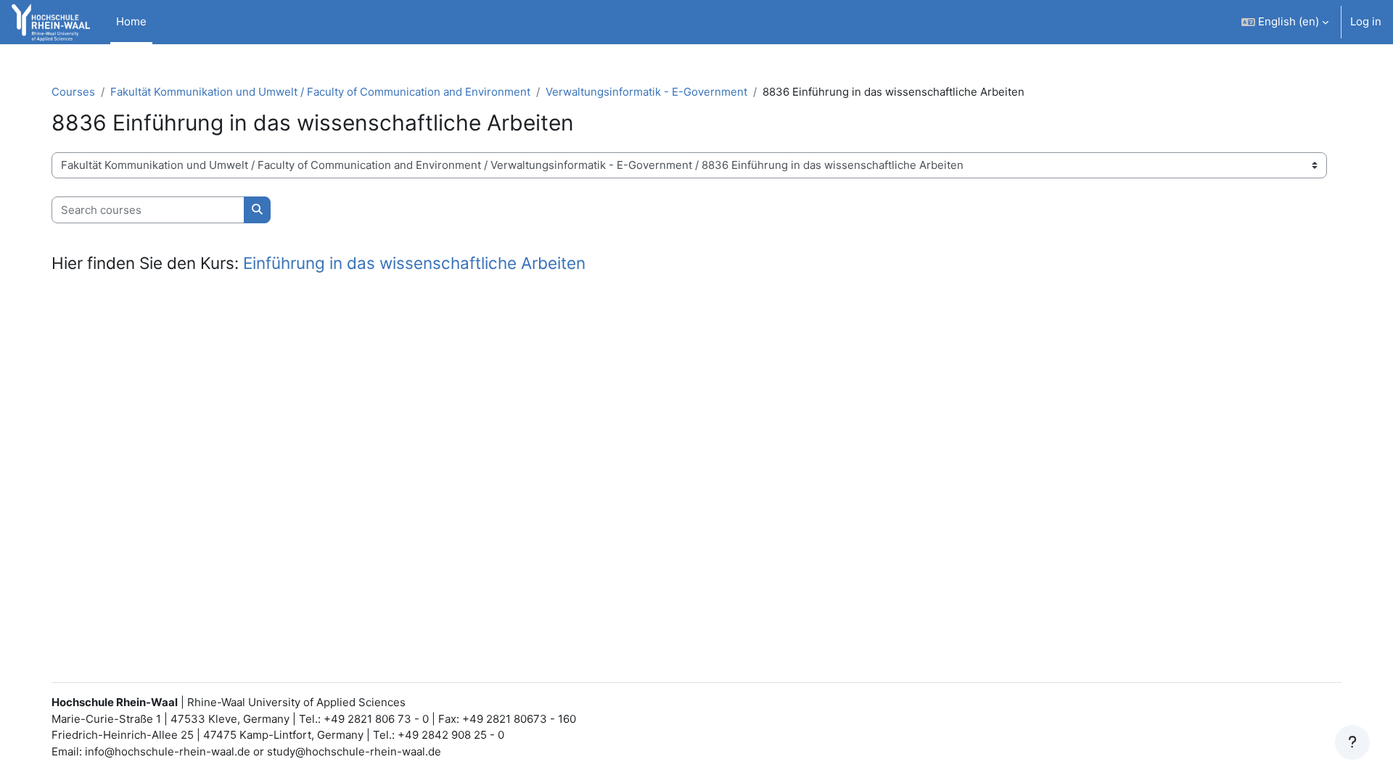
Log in (1365, 21)
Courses (73, 92)
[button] (1285, 22)
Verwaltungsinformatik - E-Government (646, 92)
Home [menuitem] (131, 21)
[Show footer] (1352, 742)
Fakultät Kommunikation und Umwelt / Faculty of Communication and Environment (320, 92)
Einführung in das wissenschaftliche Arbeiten (414, 263)
